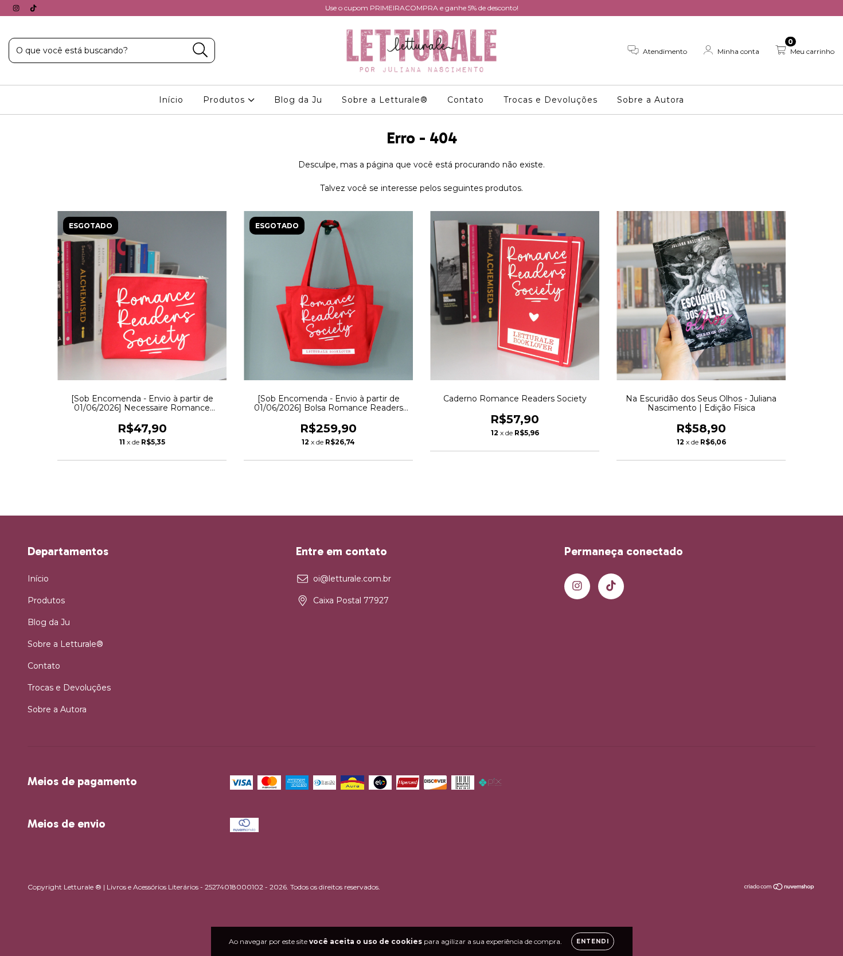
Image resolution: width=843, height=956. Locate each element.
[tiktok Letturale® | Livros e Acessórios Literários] (33, 8)
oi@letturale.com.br (352, 578)
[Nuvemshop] (779, 888)
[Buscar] (200, 50)
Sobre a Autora (650, 100)
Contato (465, 100)
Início (171, 100)
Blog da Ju (298, 100)
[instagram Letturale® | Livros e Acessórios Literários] (17, 8)
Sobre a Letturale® (385, 100)
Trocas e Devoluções (551, 100)
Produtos (225, 100)
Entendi (592, 941)
